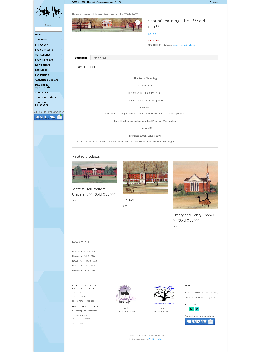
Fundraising (42, 75)
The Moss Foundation (42, 103)
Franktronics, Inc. (155, 339)
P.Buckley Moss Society (126, 311)
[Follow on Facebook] (186, 309)
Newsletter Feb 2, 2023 (83, 265)
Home (38, 34)
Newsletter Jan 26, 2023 (84, 270)
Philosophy (41, 44)
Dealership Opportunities (43, 86)
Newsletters (42, 65)
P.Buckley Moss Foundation (164, 311)
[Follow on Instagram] (191, 309)
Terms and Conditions (194, 297)
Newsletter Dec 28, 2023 (84, 260)
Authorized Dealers (46, 80)
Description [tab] (81, 57)
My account (212, 297)
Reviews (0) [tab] (100, 57)
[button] (137, 22)
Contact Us (41, 92)
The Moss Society (45, 97)
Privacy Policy (212, 293)
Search (48, 24)
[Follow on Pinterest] (197, 309)
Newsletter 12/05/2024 (83, 251)
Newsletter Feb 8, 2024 (83, 256)
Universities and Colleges (90, 13)
